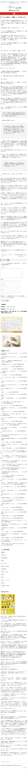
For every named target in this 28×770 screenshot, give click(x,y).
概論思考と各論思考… (6, 497)
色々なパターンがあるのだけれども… (10, 384)
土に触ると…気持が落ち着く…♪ (8, 490)
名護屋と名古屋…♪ (6, 515)
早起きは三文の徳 (5, 518)
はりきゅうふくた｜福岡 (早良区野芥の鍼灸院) (14, 10)
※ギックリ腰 (3, 563)
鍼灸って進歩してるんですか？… (9, 512)
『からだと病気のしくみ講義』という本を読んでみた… (13, 475)
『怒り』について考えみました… (9, 381)
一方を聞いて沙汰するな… (7, 431)
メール (3, 284)
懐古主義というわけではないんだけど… (10, 353)
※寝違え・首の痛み (5, 566)
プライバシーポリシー (6, 761)
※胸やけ (2, 574)
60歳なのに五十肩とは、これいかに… (10, 444)
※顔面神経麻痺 (4, 557)
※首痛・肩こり (4, 555)
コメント (3, 266)
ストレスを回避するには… (7, 486)
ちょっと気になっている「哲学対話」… (10, 427)
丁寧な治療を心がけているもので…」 (10, 356)
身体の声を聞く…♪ (6, 368)
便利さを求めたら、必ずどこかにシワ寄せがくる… (12, 520)
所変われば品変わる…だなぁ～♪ (8, 503)
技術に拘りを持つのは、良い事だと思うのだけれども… (13, 543)
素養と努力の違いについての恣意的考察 (10, 533)
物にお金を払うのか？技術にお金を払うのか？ (11, 434)
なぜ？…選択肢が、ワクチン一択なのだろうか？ (12, 539)
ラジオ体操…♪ (5, 374)
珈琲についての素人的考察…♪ (8, 398)
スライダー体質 (5, 442)
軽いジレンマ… (5, 405)
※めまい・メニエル (5, 580)
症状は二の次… (5, 421)
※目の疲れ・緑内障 (5, 585)
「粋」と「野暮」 (5, 531)
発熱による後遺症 (5, 537)
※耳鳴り (2, 582)
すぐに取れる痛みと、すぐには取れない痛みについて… (13, 401)
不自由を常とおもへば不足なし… (9, 527)
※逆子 (2, 577)
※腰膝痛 (2, 552)
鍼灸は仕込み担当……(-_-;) (7, 494)
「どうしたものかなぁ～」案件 (8, 377)
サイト (2, 289)
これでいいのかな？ (6, 509)
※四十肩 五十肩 (4, 571)
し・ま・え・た (5, 366)
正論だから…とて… (6, 411)
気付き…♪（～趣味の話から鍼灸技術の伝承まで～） (13, 360)
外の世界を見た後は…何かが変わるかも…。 (11, 471)
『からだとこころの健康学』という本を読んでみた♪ (13, 500)
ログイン (25, 767)
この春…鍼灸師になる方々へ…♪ (8, 388)
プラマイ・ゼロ (5, 507)
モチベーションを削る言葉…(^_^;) (9, 417)
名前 (2, 279)
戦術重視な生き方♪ (6, 364)
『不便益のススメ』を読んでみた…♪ (9, 371)
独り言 (14, 250)
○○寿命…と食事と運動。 (7, 448)
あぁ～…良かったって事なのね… (9, 394)
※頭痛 (2, 560)
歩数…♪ (3, 392)
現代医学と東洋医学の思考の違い (9, 438)
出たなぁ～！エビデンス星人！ (8, 479)
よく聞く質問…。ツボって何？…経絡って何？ (11, 413)
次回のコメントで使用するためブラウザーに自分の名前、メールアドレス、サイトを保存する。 (14, 297)
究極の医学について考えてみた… (9, 407)
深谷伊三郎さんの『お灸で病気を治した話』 (11, 524)
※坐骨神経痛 (3, 569)
